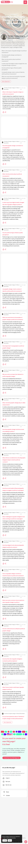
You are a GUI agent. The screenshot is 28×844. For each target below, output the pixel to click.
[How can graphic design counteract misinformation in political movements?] (3, 590)
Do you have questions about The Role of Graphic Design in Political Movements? (13, 717)
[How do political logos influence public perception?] (3, 249)
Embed (8, 795)
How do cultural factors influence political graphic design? (13, 629)
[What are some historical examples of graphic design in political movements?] (3, 336)
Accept (4, 840)
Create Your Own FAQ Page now (11, 758)
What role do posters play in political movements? (11, 60)
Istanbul (23, 838)
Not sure (7, 781)
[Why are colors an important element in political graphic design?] (3, 393)
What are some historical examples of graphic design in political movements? (13, 77)
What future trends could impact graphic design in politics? (13, 688)
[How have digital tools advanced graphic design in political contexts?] (3, 563)
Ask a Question (6, 81)
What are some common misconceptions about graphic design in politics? (13, 601)
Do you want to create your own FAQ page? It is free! (14, 741)
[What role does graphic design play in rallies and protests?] (3, 419)
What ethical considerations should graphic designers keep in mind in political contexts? (13, 460)
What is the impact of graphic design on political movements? (14, 51)
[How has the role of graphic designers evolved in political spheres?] (3, 677)
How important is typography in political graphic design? (13, 347)
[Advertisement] (14, 127)
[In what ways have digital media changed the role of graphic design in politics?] (3, 223)
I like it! (7, 778)
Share (7, 792)
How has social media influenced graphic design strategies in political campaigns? (13, 489)
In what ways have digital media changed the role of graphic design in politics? (14, 64)
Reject (10, 840)
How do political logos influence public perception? (12, 68)
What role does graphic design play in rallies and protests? (13, 403)
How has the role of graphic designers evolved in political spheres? (12, 660)
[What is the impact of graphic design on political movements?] (3, 112)
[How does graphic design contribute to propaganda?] (3, 164)
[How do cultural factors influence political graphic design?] (3, 649)
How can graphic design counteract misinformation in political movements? (13, 574)
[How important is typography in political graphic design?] (3, 364)
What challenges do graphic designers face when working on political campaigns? (13, 517)
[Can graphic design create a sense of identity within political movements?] (3, 307)
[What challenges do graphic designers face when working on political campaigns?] (3, 535)
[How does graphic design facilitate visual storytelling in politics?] (3, 448)
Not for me (8, 785)
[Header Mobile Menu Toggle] (25, 2)
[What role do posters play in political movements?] (3, 192)
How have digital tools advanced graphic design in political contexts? (13, 546)
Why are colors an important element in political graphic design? (12, 375)
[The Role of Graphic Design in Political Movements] (4, 37)
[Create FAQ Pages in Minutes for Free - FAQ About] (7, 2)
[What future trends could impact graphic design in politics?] (3, 707)
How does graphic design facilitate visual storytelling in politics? (13, 430)
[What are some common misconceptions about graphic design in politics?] (3, 619)
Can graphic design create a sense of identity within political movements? (13, 73)
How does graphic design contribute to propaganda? (12, 56)
